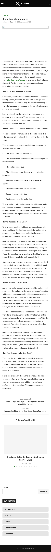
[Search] (48, 3)
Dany (11, 22)
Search (5, 488)
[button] (6, 446)
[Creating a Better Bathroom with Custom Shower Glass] (25, 439)
